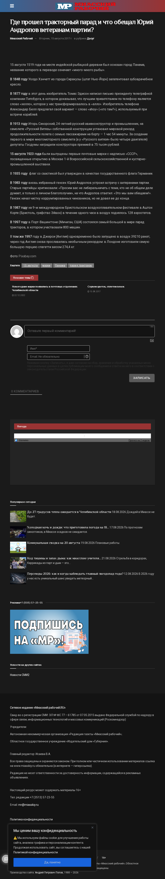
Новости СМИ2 (19, 675)
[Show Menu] (12, 6)
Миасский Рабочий (21, 38)
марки (46, 265)
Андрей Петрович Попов (49, 872)
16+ (104, 857)
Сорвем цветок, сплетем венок (106, 286)
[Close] (92, 827)
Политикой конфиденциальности (35, 852)
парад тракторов (81, 265)
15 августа (31, 265)
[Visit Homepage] (85, 6)
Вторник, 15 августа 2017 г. (55, 38)
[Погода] (21, 440)
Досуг (90, 38)
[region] (52, 847)
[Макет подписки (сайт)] (49, 631)
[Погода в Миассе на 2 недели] (139, 440)
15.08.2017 (95, 291)
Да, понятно (52, 862)
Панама (60, 265)
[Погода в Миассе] (82, 435)
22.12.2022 (19, 295)
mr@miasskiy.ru (28, 804)
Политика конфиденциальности (31, 819)
